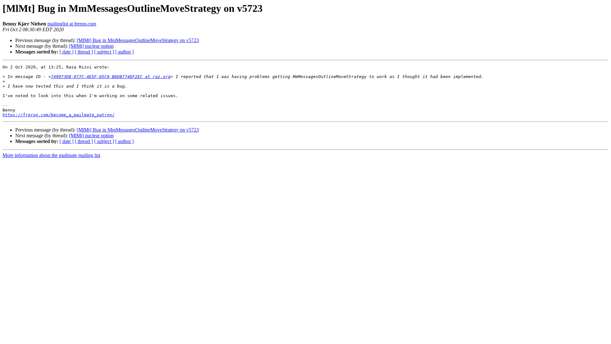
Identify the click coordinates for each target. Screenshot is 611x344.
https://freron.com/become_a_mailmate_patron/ (59, 114)
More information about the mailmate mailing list (51, 155)
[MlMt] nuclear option (91, 46)
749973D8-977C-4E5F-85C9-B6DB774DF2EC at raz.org (111, 76)
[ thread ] (84, 51)
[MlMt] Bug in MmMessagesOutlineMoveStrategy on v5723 (138, 40)
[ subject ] (104, 51)
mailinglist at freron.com (71, 23)
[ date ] (67, 51)
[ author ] (124, 51)
